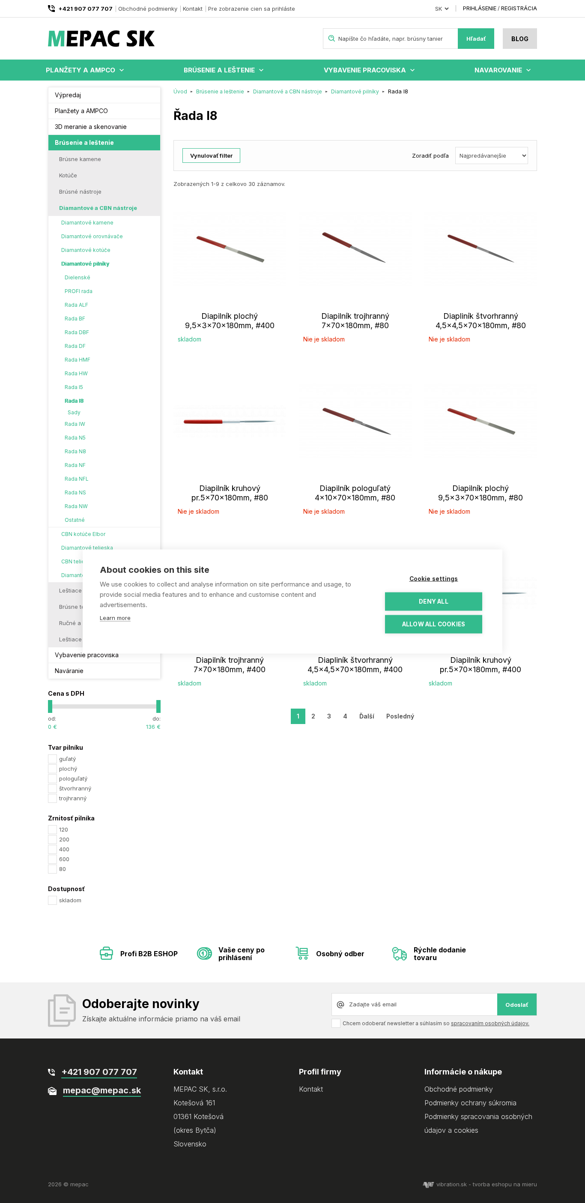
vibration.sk (451, 1184)
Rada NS (75, 492)
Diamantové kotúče (85, 250)
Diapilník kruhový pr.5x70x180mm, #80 (229, 493)
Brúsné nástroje (80, 191)
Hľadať (476, 38)
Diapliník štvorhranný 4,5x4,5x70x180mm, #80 (481, 320)
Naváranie (69, 670)
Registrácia (519, 8)
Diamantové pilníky (85, 263)
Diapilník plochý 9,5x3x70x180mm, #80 (480, 493)
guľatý (67, 758)
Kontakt (193, 8)
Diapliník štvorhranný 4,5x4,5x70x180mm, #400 (355, 664)
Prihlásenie (479, 8)
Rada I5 (74, 387)
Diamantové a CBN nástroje (98, 207)
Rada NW (76, 506)
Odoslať (516, 1004)
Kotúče (68, 175)
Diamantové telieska (87, 548)
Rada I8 (74, 401)
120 (63, 829)
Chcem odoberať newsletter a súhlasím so (436, 1023)
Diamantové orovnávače (92, 236)
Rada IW (75, 424)
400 (64, 849)
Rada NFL (77, 479)
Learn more (115, 617)
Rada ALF (76, 305)
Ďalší (366, 716)
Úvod (180, 91)
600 (64, 859)
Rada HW (76, 373)
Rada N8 (75, 451)
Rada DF (75, 346)
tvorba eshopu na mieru (505, 1184)
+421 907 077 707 (85, 8)
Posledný (400, 716)
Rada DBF (77, 332)
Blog (519, 38)
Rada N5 (75, 437)
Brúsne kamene (80, 159)
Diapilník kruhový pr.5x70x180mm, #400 (480, 664)
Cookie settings (433, 578)
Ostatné (75, 520)
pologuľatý (73, 778)
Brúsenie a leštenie (219, 70)
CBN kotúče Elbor (83, 534)
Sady (74, 412)
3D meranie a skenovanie (91, 126)
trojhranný (73, 798)
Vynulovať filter (211, 155)
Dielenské (77, 277)
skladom (70, 900)
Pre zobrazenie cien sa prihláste (251, 8)
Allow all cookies (433, 624)
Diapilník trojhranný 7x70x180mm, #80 (355, 320)
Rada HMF (77, 359)
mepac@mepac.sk (102, 1090)
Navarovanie (498, 70)
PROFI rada (79, 291)
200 (64, 839)
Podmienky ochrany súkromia (470, 1102)
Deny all (433, 601)
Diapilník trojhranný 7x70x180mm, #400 (230, 664)
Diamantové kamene (87, 222)
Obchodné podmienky (147, 8)
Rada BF (75, 318)
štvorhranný (75, 788)
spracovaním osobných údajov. (490, 1023)
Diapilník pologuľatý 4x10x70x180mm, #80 (355, 493)
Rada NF (75, 465)
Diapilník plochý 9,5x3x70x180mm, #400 (230, 320)
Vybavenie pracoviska (365, 70)
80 (62, 868)
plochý (68, 768)
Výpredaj (68, 95)
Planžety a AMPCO (80, 70)
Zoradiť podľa (430, 155)
